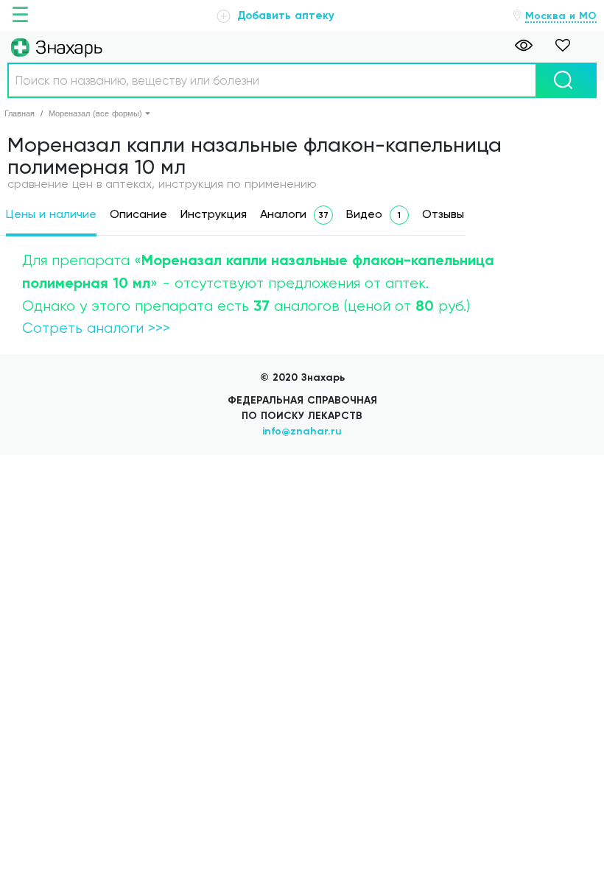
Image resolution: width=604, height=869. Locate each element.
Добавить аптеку (283, 15)
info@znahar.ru (302, 431)
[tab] (51, 216)
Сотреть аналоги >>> (96, 328)
